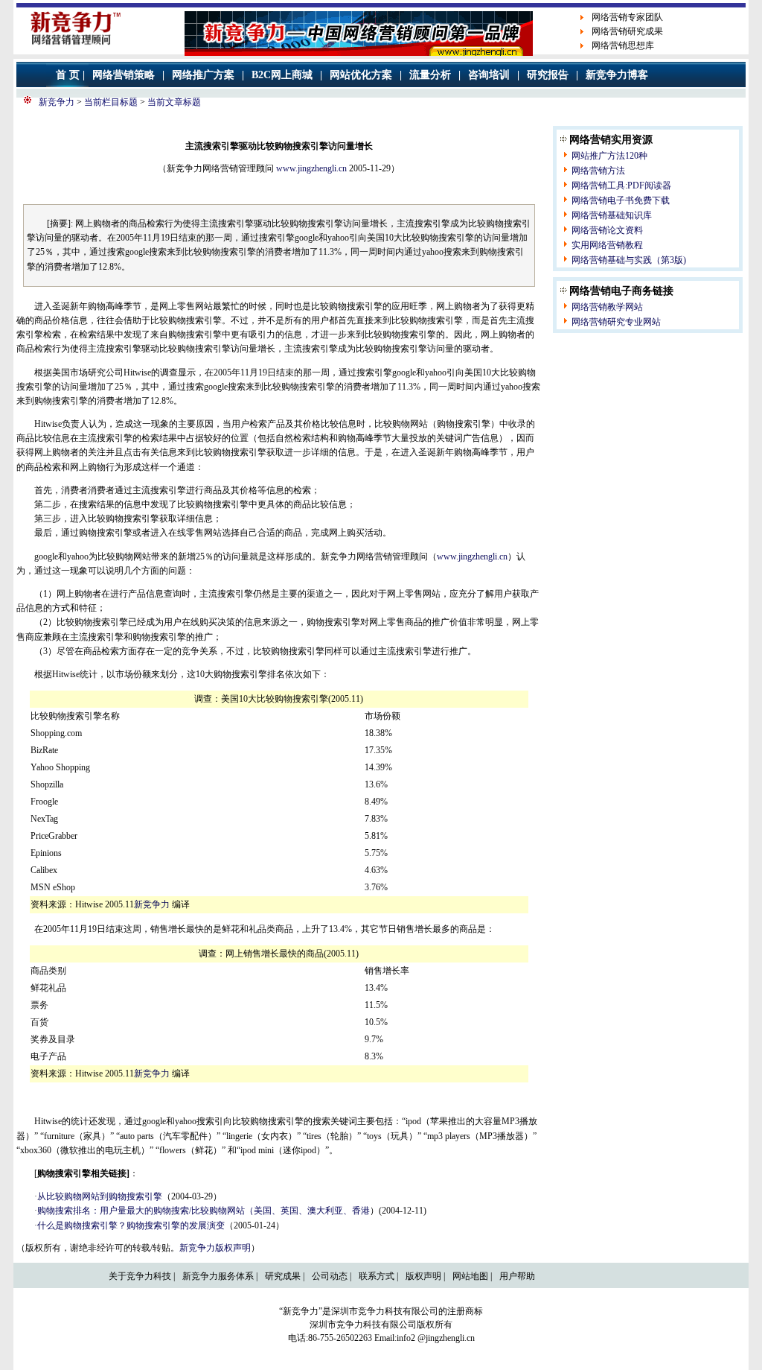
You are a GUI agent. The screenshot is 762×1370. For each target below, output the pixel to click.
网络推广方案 (203, 74)
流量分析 (430, 74)
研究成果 (283, 1276)
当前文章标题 (173, 102)
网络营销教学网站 (607, 307)
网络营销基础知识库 (612, 215)
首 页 (68, 74)
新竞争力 (56, 102)
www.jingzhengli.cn (311, 168)
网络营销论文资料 (607, 230)
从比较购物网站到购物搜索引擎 (99, 1196)
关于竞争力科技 (140, 1276)
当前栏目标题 (110, 102)
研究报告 (548, 74)
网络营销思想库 (623, 45)
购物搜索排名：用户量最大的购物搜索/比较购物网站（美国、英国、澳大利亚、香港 (203, 1210)
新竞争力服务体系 (218, 1276)
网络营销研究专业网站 (616, 322)
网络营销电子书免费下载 (621, 200)
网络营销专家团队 (627, 17)
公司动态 (330, 1276)
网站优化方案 (361, 74)
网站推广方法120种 (609, 155)
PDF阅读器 (649, 185)
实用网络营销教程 (607, 245)
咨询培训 (489, 74)
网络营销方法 (598, 170)
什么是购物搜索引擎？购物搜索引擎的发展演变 (131, 1225)
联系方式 (376, 1276)
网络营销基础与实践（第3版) (629, 260)
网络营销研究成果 (627, 31)
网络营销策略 (123, 74)
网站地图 (470, 1276)
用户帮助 (517, 1276)
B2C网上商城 (282, 74)
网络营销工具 (598, 185)
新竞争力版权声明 (215, 1248)
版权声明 (423, 1276)
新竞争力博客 (617, 74)
